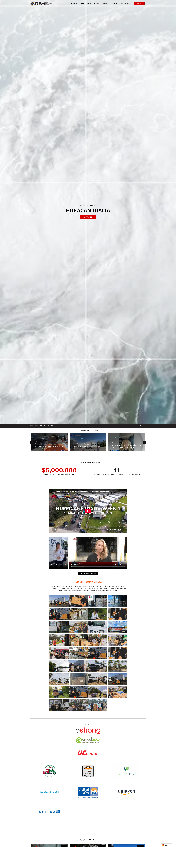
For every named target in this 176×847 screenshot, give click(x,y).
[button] (41, 425)
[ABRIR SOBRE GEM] (90, 4)
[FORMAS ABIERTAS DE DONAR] (131, 4)
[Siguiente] (144, 426)
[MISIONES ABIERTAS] (76, 4)
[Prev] (141, 426)
